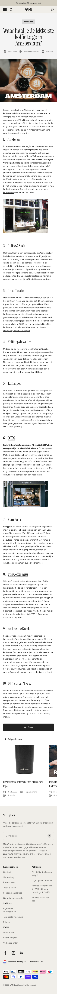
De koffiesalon (16, 290)
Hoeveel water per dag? (40, 899)
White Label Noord (19, 683)
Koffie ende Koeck (18, 628)
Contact (7, 872)
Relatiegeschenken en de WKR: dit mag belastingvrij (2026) (42, 889)
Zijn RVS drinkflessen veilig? (42, 874)
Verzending (8, 877)
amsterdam (28, 21)
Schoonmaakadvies (12, 892)
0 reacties (49, 51)
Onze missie (8, 932)
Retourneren (9, 882)
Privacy (6, 922)
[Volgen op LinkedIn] (21, 953)
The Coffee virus (18, 574)
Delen (31, 727)
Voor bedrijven (10, 937)
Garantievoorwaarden (13, 898)
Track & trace (9, 887)
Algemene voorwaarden (9, 910)
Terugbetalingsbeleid (13, 917)
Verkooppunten (10, 943)
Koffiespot (14, 383)
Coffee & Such (16, 245)
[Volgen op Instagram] (13, 953)
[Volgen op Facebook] (5, 953)
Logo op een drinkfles (42, 880)
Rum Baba (14, 519)
